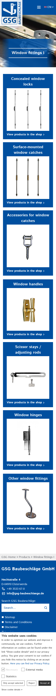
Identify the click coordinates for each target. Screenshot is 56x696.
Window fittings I (43, 557)
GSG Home (8, 557)
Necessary (12, 670)
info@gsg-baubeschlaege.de (25, 594)
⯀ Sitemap (8, 617)
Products (24, 557)
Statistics (11, 676)
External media (34, 670)
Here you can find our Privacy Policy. (30, 663)
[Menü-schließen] (39, 7)
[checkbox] (3, 669)
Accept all (44, 683)
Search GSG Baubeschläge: (18, 601)
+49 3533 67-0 (16, 589)
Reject (32, 683)
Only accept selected (13, 683)
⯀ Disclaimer (9, 627)
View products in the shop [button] (24, 134)
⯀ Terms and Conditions (16, 622)
